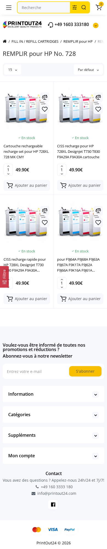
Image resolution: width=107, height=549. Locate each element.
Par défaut (86, 69)
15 (10, 69)
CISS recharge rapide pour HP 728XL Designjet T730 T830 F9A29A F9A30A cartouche (25, 265)
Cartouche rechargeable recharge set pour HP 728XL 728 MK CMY (26, 151)
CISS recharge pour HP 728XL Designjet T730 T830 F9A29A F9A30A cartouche (78, 151)
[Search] (83, 7)
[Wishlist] (44, 109)
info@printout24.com (56, 493)
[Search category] (74, 7)
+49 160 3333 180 (56, 486)
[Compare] (44, 97)
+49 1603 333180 (71, 24)
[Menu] (9, 7)
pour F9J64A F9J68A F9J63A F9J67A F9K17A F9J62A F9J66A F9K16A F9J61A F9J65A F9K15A (78, 265)
